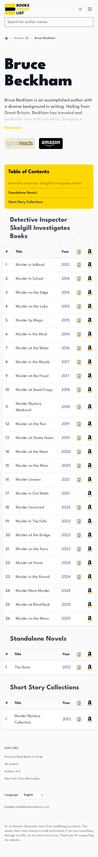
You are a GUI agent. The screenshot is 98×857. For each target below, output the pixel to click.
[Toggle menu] (89, 9)
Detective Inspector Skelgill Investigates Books (45, 183)
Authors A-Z (13, 771)
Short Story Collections (25, 202)
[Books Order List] (17, 9)
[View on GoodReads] (20, 143)
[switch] (80, 9)
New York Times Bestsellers (22, 778)
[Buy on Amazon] (79, 265)
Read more (13, 128)
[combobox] (49, 22)
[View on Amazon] (51, 143)
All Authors (12, 764)
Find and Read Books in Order (24, 756)
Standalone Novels (22, 193)
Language (11, 794)
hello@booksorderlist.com (32, 807)
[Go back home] (6, 38)
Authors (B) (21, 38)
